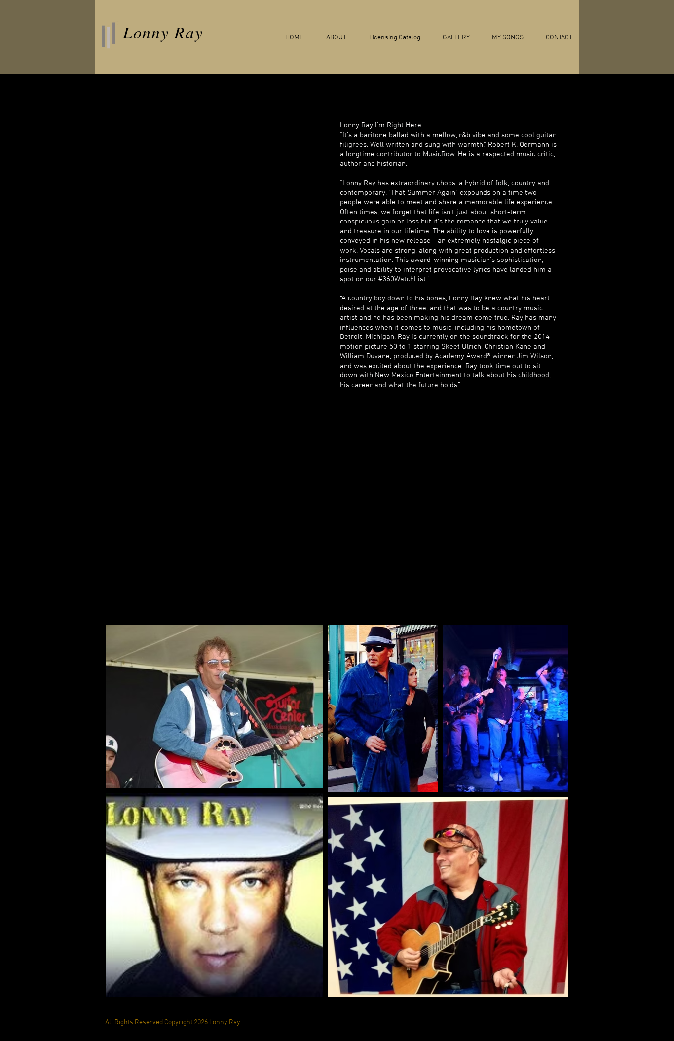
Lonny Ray (163, 32)
